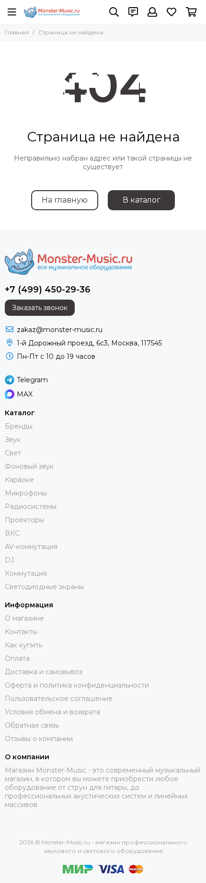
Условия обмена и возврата (52, 712)
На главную (65, 200)
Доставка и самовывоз (43, 672)
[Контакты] (133, 12)
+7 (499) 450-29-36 (48, 289)
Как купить (23, 645)
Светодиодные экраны (44, 586)
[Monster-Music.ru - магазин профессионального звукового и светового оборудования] (52, 12)
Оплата (17, 658)
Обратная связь (32, 725)
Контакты (21, 631)
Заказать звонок (40, 307)
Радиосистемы (31, 506)
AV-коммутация (31, 546)
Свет (13, 453)
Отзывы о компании (39, 738)
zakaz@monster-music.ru (60, 329)
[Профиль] (152, 12)
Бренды (19, 426)
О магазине (24, 618)
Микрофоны (26, 493)
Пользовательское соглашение (59, 698)
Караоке (19, 479)
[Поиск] (114, 12)
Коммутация (26, 573)
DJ (9, 560)
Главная (17, 32)
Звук (13, 439)
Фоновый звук (29, 466)
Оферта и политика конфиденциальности (77, 685)
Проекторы (24, 520)
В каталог (141, 200)
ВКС (12, 533)
